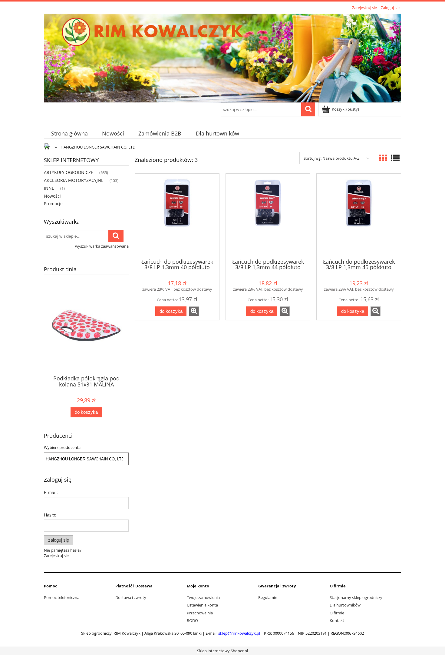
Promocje (53, 203)
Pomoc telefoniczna (61, 597)
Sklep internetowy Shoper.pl (222, 650)
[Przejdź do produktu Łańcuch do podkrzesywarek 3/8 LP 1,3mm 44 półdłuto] (268, 215)
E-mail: (51, 492)
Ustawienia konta (202, 605)
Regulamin (267, 597)
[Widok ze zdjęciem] (383, 158)
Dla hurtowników (345, 605)
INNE (49, 188)
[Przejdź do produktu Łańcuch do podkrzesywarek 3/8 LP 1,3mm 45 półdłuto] (359, 215)
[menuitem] (69, 133)
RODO (192, 620)
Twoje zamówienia (203, 597)
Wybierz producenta (62, 447)
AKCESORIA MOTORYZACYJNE (74, 180)
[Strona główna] (222, 57)
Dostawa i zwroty (130, 597)
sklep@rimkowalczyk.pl (239, 633)
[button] (194, 311)
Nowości (52, 196)
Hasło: (50, 515)
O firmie (337, 613)
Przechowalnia (200, 613)
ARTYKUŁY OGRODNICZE (68, 172)
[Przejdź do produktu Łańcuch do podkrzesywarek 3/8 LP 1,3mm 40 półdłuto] (177, 215)
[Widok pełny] (395, 158)
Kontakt (337, 620)
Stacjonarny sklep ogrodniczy (356, 597)
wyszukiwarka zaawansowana (102, 246)
